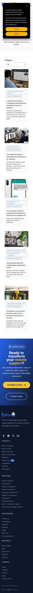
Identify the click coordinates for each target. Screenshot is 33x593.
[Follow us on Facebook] (4, 436)
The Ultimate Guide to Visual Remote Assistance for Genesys (16, 156)
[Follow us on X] (13, 436)
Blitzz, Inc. (16, 585)
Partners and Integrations (14, 96)
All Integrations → (8, 536)
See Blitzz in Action (18, 346)
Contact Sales (17, 396)
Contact (4, 573)
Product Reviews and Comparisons (13, 202)
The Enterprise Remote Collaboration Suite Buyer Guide (15, 265)
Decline (16, 34)
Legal (4, 576)
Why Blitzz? (6, 469)
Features (5, 466)
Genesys (5, 527)
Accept (16, 29)
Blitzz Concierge (7, 446)
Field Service (6, 484)
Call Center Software (13, 147)
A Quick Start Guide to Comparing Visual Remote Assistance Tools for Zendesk (16, 104)
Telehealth (5, 498)
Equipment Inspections (10, 492)
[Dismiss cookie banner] (26, 6)
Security (5, 557)
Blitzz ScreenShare (8, 454)
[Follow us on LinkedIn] (8, 436)
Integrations (6, 463)
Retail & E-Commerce (9, 495)
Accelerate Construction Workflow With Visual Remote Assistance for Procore (15, 314)
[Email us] (18, 436)
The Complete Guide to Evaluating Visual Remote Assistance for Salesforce (15, 213)
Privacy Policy (7, 579)
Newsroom (6, 551)
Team (4, 567)
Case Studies (6, 546)
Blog (3, 549)
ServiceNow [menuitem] (6, 521)
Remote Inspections (9, 486)
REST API (5, 533)
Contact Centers (7, 481)
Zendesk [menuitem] (5, 524)
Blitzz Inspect (6, 449)
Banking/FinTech (7, 501)
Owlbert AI (8, 460)
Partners (5, 570)
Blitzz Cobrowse (7, 452)
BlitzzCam (5, 457)
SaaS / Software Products (11, 504)
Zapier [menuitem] (4, 530)
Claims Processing (8, 489)
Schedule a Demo (15, 385)
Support (5, 554)
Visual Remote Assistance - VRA (16, 250)
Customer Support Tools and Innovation (15, 92)
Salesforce (5, 519)
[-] (16, 292)
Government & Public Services (12, 507)
